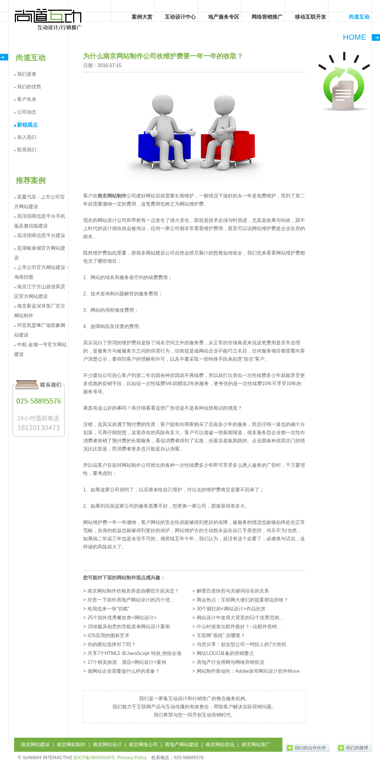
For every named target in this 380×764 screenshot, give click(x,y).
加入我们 (26, 137)
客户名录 (26, 99)
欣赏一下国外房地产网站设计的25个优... (131, 600)
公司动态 (26, 112)
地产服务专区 (223, 17)
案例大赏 (142, 17)
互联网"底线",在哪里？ (221, 635)
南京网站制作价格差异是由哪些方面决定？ (133, 591)
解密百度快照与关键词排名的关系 (233, 591)
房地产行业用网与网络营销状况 (230, 662)
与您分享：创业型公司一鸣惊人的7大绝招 (241, 644)
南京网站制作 (112, 196)
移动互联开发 (310, 17)
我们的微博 (357, 747)
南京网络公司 (143, 744)
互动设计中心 (180, 17)
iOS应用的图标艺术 (109, 635)
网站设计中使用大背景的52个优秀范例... (240, 617)
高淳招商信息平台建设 (41, 235)
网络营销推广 (267, 17)
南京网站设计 (107, 744)
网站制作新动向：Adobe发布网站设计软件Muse (248, 671)
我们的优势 (29, 86)
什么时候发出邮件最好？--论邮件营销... (239, 626)
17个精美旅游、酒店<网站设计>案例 (127, 662)
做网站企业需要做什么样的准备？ (124, 671)
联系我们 (26, 150)
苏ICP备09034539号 (94, 757)
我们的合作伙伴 (310, 747)
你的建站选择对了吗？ (112, 644)
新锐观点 (27, 125)
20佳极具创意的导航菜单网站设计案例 (129, 626)
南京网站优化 (220, 744)
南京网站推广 (256, 744)
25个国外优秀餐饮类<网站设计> (122, 617)
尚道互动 (49, 18)
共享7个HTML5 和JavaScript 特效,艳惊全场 (134, 653)
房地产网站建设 (182, 744)
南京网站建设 (35, 744)
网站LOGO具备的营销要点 (225, 653)
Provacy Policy (132, 757)
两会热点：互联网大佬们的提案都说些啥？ (242, 600)
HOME (354, 37)
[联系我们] (39, 437)
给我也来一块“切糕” (108, 608)
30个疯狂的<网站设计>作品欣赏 (231, 608)
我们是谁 (26, 74)
